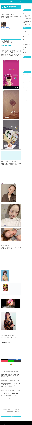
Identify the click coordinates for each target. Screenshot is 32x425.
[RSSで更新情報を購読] (11, 364)
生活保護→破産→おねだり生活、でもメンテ (8, 41)
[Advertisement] (11, 33)
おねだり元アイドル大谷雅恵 (6, 40)
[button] (17, 361)
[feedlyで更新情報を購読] (10, 364)
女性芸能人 (3, 342)
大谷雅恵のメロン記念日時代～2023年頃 (7, 42)
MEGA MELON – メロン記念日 (5, 27)
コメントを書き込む (11, 416)
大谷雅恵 (9, 342)
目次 (10, 39)
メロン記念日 (6, 342)
